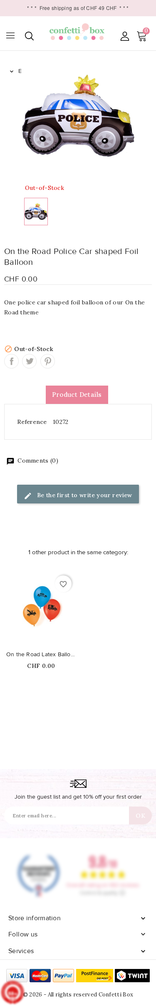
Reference (32, 422)
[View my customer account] (124, 36)
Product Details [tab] (77, 394)
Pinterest (47, 361)
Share (11, 361)
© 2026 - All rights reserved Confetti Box (78, 994)
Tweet (29, 361)
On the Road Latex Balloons (41, 654)
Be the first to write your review (83, 495)
